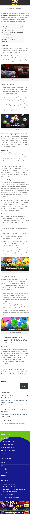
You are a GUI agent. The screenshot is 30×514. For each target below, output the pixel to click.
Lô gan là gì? (6, 28)
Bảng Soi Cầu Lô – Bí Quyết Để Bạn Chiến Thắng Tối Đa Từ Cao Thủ (8, 371)
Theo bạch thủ (9, 37)
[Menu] (2, 3)
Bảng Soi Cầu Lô (16, 337)
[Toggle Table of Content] (21, 26)
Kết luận (5, 41)
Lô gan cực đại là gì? (8, 30)
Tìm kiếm (3, 381)
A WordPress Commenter (8, 423)
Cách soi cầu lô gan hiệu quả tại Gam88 (13, 32)
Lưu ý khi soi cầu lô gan (9, 39)
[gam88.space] (15, 2)
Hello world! (21, 423)
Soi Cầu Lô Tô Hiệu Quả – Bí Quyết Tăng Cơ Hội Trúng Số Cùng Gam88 (22, 371)
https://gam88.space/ (13, 486)
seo (22, 8)
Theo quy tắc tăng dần (11, 36)
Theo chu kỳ (8, 34)
